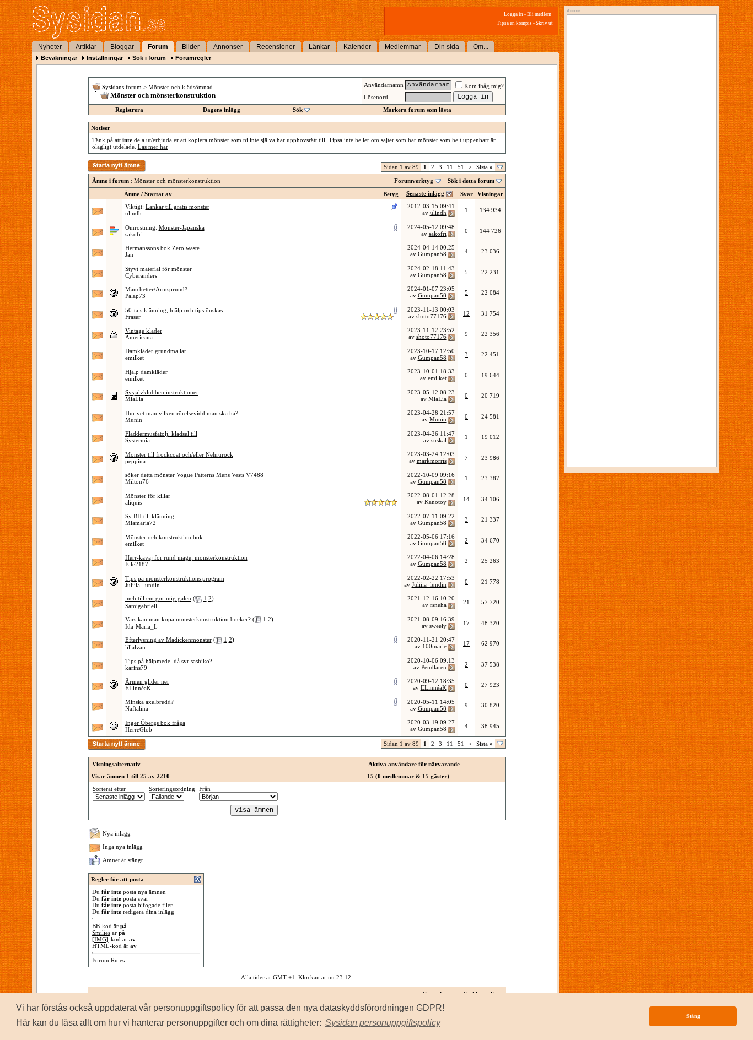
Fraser (133, 316)
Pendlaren (434, 667)
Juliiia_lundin (142, 585)
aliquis (133, 502)
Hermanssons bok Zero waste (162, 248)
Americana (139, 337)
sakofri (134, 234)
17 (466, 623)
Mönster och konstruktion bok (164, 537)
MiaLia (134, 399)
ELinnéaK (138, 688)
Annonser (228, 47)
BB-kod (102, 926)
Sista (484, 167)
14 (466, 499)
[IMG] (100, 939)
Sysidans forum (122, 87)
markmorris (432, 460)
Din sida (446, 47)
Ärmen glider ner (147, 681)
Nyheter (50, 47)
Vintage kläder (143, 330)
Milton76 (137, 481)
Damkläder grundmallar (155, 351)
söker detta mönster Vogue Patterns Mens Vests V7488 (194, 475)
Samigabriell (141, 606)
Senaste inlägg (425, 193)
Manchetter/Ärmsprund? (156, 289)
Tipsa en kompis (514, 23)
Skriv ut (544, 23)
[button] (383, 1023)
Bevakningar (59, 58)
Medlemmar (403, 47)
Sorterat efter (109, 789)
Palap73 (135, 295)
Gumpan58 (432, 254)
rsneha (438, 605)
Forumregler (193, 58)
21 (466, 602)
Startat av (158, 194)
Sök (298, 109)
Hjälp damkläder (146, 372)
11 (450, 167)
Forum (158, 47)
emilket (134, 357)
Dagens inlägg (221, 109)
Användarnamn (384, 85)
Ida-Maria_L (141, 626)
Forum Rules (108, 960)
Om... (480, 47)
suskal (439, 440)
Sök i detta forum (471, 180)
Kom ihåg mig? (484, 86)
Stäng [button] (693, 1016)
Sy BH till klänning (149, 516)
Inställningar (105, 58)
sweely (438, 625)
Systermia (137, 440)
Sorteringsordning (172, 789)
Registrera (129, 109)
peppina (135, 461)
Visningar (490, 194)
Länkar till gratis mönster (177, 206)
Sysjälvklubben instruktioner (161, 392)
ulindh (133, 213)
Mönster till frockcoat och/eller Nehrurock (179, 454)
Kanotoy (435, 502)
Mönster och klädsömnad (180, 87)
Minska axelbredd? (149, 701)
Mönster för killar (147, 495)
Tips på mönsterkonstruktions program (174, 578)
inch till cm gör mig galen (158, 598)
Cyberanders (141, 275)
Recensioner (275, 47)
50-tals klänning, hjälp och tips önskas (174, 310)
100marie (434, 646)
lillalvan (135, 647)
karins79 (136, 667)
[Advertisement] (639, 130)
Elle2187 (136, 564)
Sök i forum (149, 58)
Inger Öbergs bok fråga (155, 722)
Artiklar (86, 47)
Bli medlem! (540, 14)
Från (205, 789)
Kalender (357, 47)
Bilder (191, 47)
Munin (133, 419)
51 (461, 167)
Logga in (513, 14)
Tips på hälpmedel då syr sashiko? (168, 661)
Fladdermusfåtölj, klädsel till (161, 433)
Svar (466, 194)
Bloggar (122, 47)
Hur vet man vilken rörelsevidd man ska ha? (181, 413)
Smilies (101, 932)
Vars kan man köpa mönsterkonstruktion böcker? (188, 619)
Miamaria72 (140, 522)
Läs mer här (153, 146)
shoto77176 (431, 316)
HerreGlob (138, 729)
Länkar (319, 47)
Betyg (391, 194)
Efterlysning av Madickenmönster (168, 639)
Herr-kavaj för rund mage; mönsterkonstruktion (186, 557)
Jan (129, 254)
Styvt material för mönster (158, 269)
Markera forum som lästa (417, 109)
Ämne (131, 194)
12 (466, 313)
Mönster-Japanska (182, 227)
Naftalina (136, 708)
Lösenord (376, 97)
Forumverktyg (413, 180)
